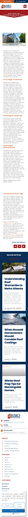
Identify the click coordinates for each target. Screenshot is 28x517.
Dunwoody (6, 489)
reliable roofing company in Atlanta (13, 234)
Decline (7, 505)
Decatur (5, 486)
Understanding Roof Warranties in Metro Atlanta (14, 283)
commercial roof (8, 223)
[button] (25, 6)
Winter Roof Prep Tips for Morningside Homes (12, 385)
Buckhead (5, 484)
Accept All (13, 510)
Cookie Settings (19, 505)
